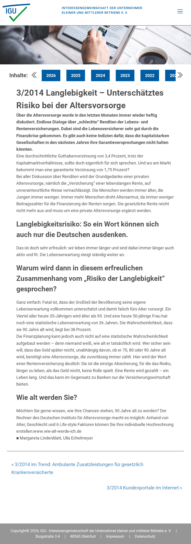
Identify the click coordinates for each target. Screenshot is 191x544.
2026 (51, 75)
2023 (125, 75)
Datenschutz (145, 536)
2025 (75, 75)
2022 (149, 75)
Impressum (115, 536)
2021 (174, 75)
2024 (100, 75)
